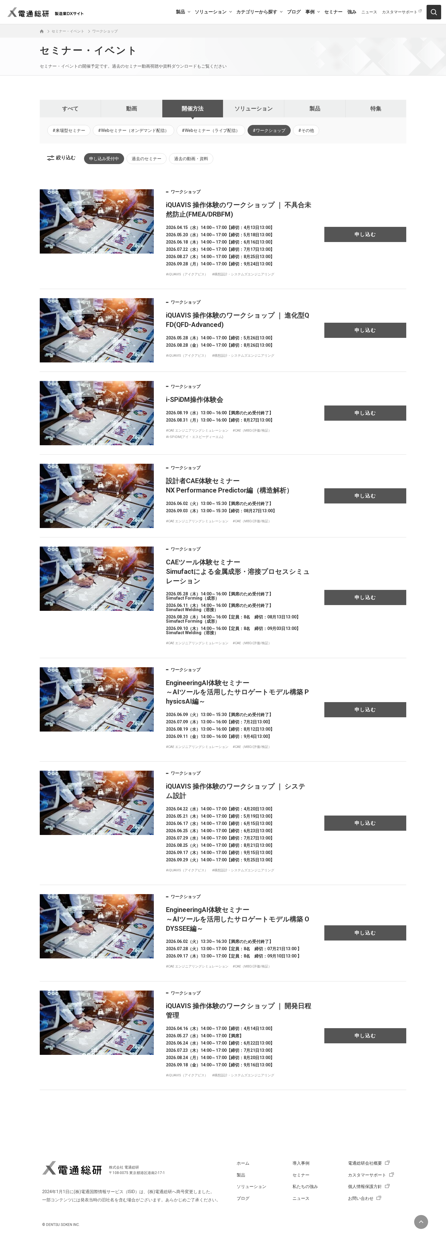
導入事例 (300, 1163)
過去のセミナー (146, 158)
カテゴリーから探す (256, 12)
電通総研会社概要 (365, 1163)
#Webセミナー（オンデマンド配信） (133, 130)
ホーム (243, 1163)
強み (351, 12)
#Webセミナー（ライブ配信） (211, 130)
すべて (70, 108)
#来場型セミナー (68, 130)
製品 (180, 12)
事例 (310, 12)
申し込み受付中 (104, 158)
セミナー (333, 12)
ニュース (369, 12)
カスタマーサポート (399, 12)
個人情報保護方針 (365, 1186)
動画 (131, 108)
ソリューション (211, 12)
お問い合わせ (360, 1198)
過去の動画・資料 (191, 158)
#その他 (306, 130)
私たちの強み (305, 1186)
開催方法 (193, 108)
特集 (375, 108)
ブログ (294, 12)
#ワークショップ (269, 130)
